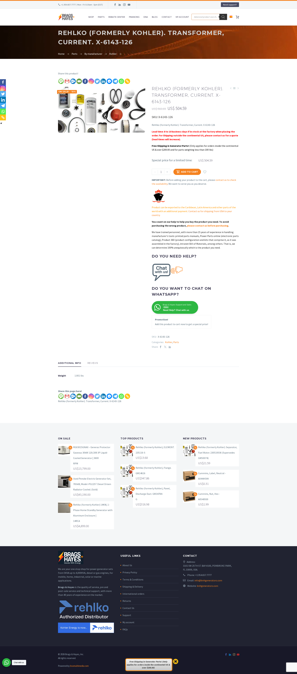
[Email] (79, 81)
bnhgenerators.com (207, 585)
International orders (133, 593)
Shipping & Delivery (133, 586)
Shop (91, 17)
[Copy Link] (127, 81)
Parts (101, 17)
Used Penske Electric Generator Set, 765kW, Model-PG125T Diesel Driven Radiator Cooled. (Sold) (92, 484)
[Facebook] (115, 4)
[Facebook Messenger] (109, 81)
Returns (127, 600)
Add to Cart (187, 172)
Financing (134, 17)
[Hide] (1, 123)
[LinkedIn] (119, 4)
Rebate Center (116, 17)
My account (128, 622)
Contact (167, 17)
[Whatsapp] (121, 81)
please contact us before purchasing (207, 225)
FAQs (125, 629)
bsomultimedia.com (79, 665)
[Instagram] (124, 4)
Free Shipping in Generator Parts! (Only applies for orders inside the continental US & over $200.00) (148, 664)
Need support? (230, 4)
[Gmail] (67, 81)
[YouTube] (129, 4)
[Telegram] (115, 81)
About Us (127, 565)
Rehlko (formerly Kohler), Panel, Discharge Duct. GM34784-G (153, 494)
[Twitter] (97, 81)
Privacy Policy (130, 572)
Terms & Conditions (133, 579)
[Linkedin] (103, 81)
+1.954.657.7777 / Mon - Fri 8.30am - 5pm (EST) (82, 4)
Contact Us (128, 608)
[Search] (223, 17)
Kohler (168, 342)
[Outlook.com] (73, 81)
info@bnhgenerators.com (208, 580)
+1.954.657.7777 (203, 575)
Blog (155, 17)
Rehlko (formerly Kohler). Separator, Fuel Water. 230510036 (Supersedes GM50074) (217, 453)
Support (127, 615)
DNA (146, 17)
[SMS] (61, 81)
